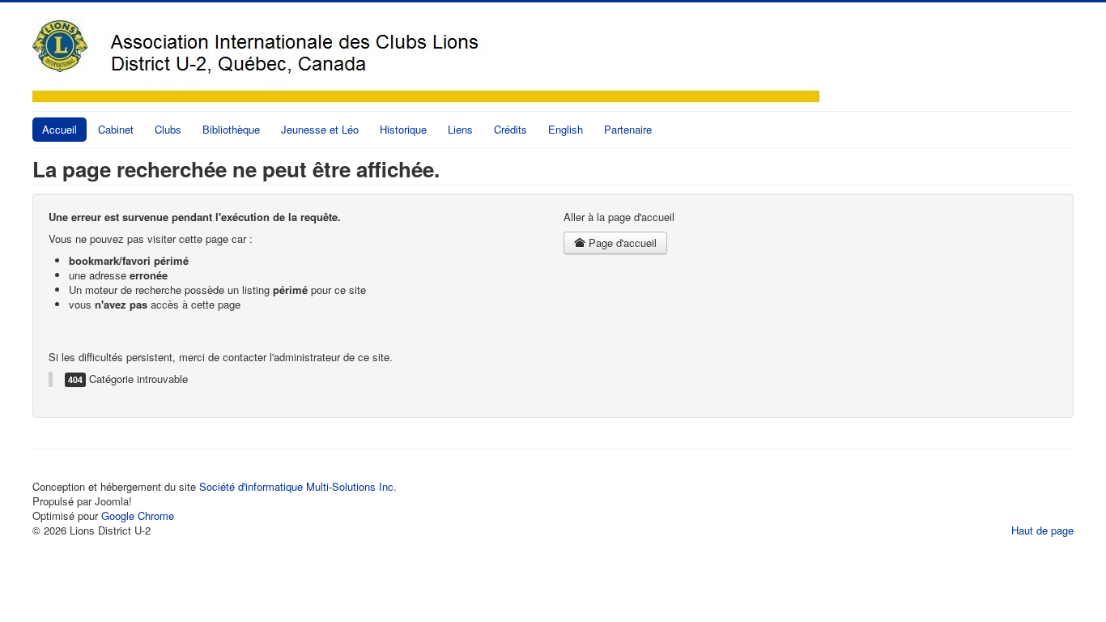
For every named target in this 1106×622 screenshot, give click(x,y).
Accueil (59, 129)
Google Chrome (137, 515)
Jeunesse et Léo (320, 129)
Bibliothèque (231, 129)
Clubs (168, 129)
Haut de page (1042, 530)
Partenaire (628, 129)
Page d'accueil (621, 242)
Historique (403, 129)
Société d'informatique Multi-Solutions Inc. (298, 486)
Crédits (510, 129)
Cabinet (116, 129)
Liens (460, 129)
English (565, 129)
